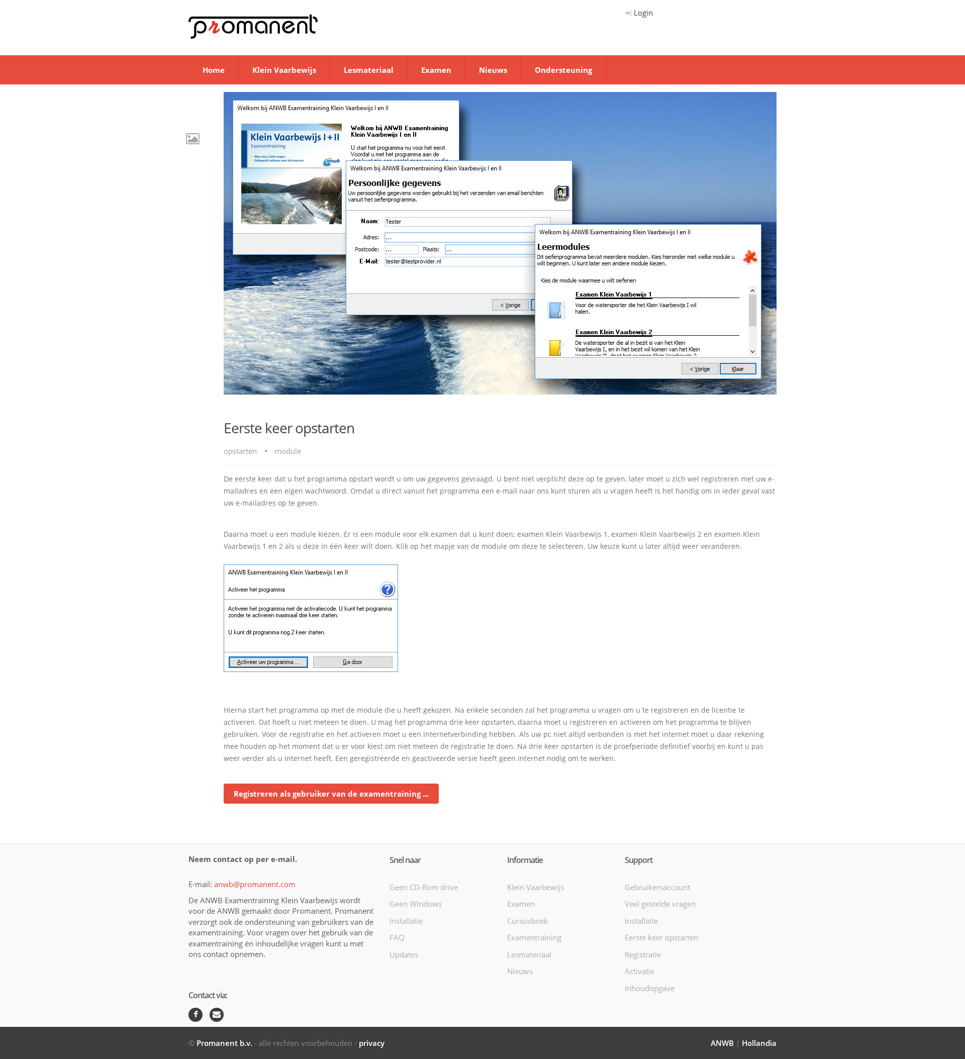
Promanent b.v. (224, 1043)
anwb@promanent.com (255, 884)
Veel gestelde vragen (660, 904)
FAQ (397, 937)
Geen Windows (416, 904)
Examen (436, 70)
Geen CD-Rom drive (424, 887)
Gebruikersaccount (657, 887)
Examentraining (534, 937)
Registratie (643, 954)
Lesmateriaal (369, 70)
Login (642, 13)
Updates (404, 954)
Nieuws (493, 70)
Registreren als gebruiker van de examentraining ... (331, 794)
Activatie (639, 971)
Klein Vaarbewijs (284, 70)
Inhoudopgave (649, 988)
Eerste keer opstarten (661, 937)
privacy (371, 1043)
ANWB (722, 1043)
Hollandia (759, 1043)
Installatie (406, 921)
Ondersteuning (563, 70)
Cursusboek (527, 921)
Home (214, 70)
